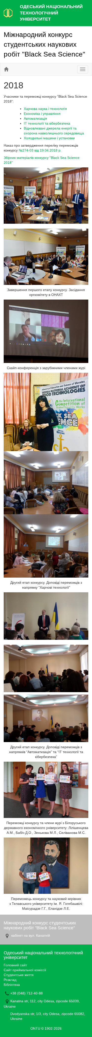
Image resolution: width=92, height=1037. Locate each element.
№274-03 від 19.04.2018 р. (40, 150)
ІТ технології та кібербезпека (47, 123)
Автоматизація (35, 118)
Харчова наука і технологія (45, 109)
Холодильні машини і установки (49, 138)
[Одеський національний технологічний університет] (8, 13)
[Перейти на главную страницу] (6, 69)
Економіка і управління (42, 114)
